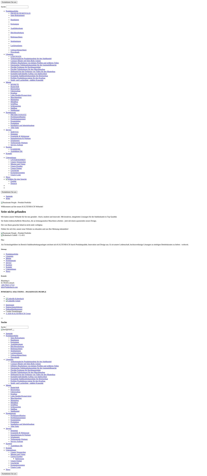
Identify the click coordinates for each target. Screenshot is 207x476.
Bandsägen (15, 20)
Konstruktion (15, 121)
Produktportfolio (12, 11)
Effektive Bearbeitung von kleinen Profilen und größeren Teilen (35, 63)
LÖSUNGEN (16, 56)
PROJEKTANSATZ (18, 115)
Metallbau (14, 102)
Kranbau (14, 93)
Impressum (10, 305)
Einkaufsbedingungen (14, 309)
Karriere (9, 147)
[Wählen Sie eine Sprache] (16, 179)
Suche (3, 7)
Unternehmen (11, 158)
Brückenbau (15, 89)
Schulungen (15, 141)
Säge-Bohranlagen (18, 15)
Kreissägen (15, 24)
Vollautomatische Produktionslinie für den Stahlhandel (31, 59)
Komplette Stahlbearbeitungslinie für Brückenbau (29, 76)
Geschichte (15, 170)
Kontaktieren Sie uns (9, 2)
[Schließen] (2, 318)
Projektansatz (11, 112)
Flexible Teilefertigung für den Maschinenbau (28, 69)
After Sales (15, 128)
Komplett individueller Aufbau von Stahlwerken (29, 74)
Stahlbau (14, 108)
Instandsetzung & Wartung (21, 138)
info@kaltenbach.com (9, 287)
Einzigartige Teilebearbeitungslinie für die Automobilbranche (34, 65)
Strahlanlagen (16, 41)
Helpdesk (14, 134)
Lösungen (9, 54)
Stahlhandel (15, 110)
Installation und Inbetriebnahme (22, 125)
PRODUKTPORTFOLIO (21, 13)
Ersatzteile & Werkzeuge (20, 136)
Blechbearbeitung (17, 33)
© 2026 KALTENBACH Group (18, 313)
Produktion (15, 123)
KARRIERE (15, 149)
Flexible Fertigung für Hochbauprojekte (26, 67)
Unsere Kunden (17, 166)
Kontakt (9, 153)
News (8, 177)
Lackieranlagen (16, 46)
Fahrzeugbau (15, 91)
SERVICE (15, 132)
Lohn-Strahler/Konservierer (21, 95)
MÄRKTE (15, 84)
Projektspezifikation (18, 117)
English (13, 181)
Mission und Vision (18, 164)
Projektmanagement (18, 119)
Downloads (15, 52)
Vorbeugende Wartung (19, 143)
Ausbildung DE (17, 151)
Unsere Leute (16, 175)
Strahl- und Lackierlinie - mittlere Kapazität (27, 80)
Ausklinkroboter (17, 28)
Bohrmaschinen (16, 37)
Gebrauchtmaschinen (18, 50)
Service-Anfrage (17, 145)
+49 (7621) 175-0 (7, 285)
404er (8, 198)
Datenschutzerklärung (14, 307)
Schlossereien (16, 106)
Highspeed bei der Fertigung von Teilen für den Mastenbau (33, 71)
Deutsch (14, 183)
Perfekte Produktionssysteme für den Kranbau (28, 78)
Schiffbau (14, 104)
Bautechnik (15, 87)
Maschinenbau (16, 97)
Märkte (8, 82)
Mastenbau (15, 100)
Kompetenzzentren (18, 173)
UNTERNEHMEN (18, 160)
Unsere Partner (16, 168)
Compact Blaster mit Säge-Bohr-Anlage (26, 61)
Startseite (9, 196)
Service (8, 130)
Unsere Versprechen (18, 162)
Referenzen (19, 459)
